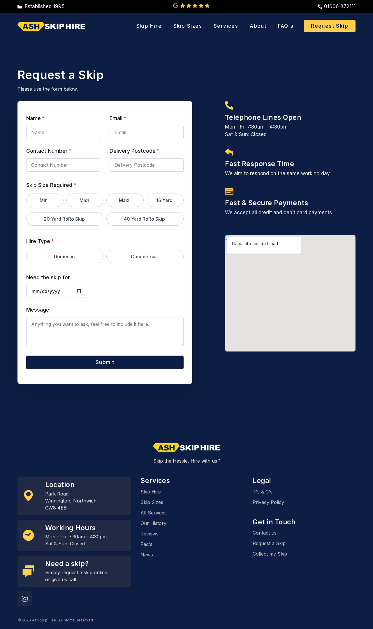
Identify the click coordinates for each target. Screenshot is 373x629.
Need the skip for (48, 277)
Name (35, 118)
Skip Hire (149, 26)
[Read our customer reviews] (191, 5)
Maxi (124, 200)
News (146, 555)
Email (118, 118)
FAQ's (285, 26)
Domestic (64, 256)
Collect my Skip (270, 554)
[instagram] (24, 598)
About (258, 26)
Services (226, 26)
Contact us (265, 533)
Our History (153, 523)
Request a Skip (269, 543)
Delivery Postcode (134, 151)
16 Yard (164, 200)
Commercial (144, 256)
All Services (153, 513)
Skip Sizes (187, 26)
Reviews (149, 534)
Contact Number (48, 151)
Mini (44, 200)
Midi (84, 200)
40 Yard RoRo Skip (144, 219)
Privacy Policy (268, 502)
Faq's (146, 544)
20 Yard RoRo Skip (64, 219)
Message (37, 309)
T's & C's (262, 492)
